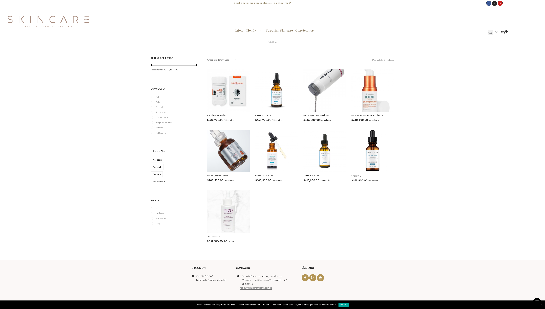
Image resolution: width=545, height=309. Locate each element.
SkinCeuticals (161, 218)
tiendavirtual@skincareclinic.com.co (256, 287)
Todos (158, 102)
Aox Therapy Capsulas (216, 115)
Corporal (159, 107)
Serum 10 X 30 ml (311, 175)
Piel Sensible (161, 132)
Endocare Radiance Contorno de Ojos (367, 115)
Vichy (158, 223)
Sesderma (160, 213)
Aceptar (343, 304)
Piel (157, 97)
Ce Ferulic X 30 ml (263, 115)
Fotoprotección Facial (164, 122)
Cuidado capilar (162, 117)
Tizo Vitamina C (214, 236)
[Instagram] (494, 3)
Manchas (159, 127)
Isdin (158, 208)
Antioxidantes (161, 112)
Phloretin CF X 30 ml (264, 175)
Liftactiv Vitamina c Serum (217, 175)
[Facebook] (488, 3)
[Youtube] (500, 3)
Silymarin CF (356, 175)
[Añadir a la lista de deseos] (245, 74)
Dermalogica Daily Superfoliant (316, 115)
